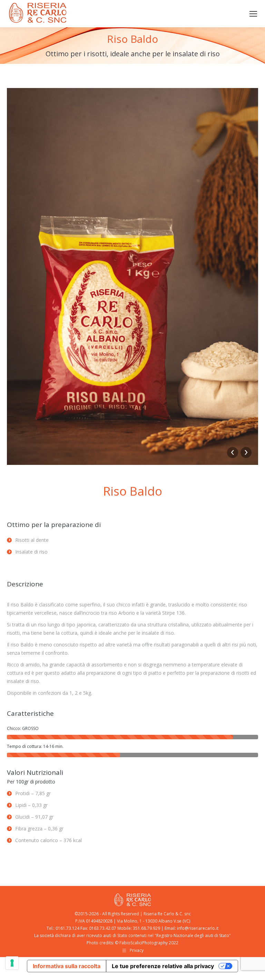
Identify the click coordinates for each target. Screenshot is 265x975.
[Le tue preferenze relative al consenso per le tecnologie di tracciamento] (12, 962)
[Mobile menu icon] (253, 14)
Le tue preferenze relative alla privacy (163, 966)
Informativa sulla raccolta (66, 966)
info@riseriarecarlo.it (197, 928)
